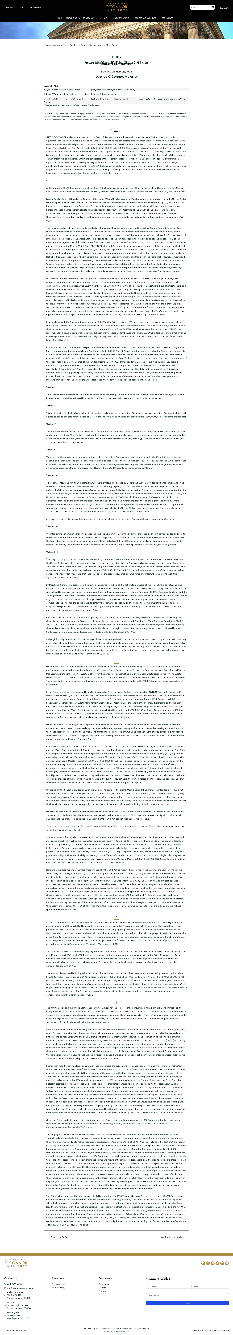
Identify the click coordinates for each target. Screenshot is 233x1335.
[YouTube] (222, 1263)
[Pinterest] (227, 1263)
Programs (104, 1284)
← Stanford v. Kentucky (60, 1237)
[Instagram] (213, 1263)
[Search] (213, 7)
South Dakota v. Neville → (172, 1237)
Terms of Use (58, 1284)
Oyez (182, 99)
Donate (102, 1287)
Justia (171, 116)
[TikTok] (217, 1263)
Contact (103, 1291)
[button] (224, 8)
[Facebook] (203, 1263)
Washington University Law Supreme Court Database (80, 105)
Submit (187, 1303)
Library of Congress (159, 116)
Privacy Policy (58, 1287)
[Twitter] (208, 1263)
